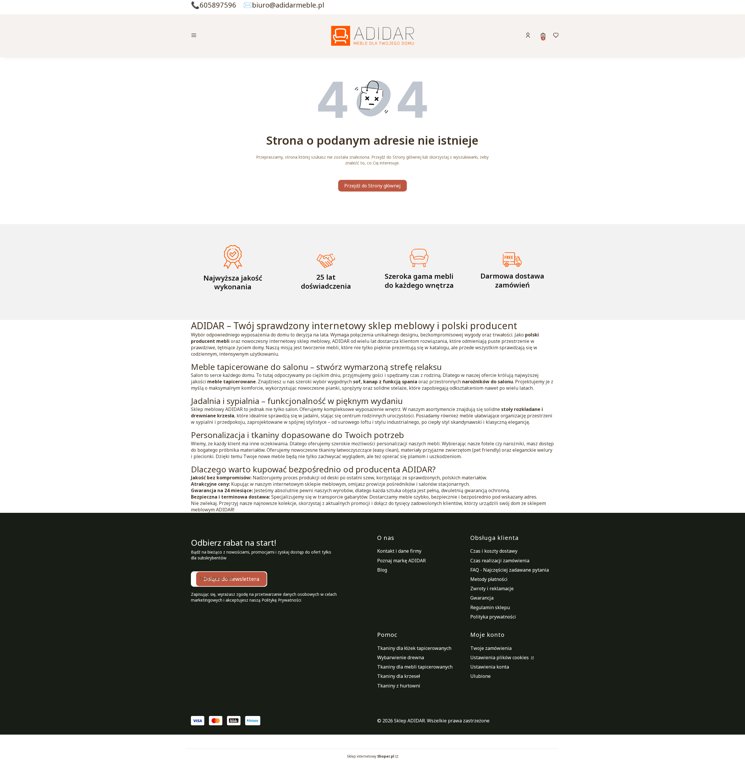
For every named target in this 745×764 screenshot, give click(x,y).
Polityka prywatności (493, 617)
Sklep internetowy (370, 756)
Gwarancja (482, 598)
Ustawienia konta (489, 667)
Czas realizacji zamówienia (499, 560)
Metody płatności (489, 579)
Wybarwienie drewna (400, 657)
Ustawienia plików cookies (500, 657)
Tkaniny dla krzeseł (398, 676)
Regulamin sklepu (490, 607)
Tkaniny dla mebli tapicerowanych (415, 667)
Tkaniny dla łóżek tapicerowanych (414, 648)
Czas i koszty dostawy (493, 551)
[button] (234, 36)
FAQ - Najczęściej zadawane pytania (509, 570)
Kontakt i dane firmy (399, 551)
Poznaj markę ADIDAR (401, 560)
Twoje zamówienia (491, 648)
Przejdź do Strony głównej (372, 185)
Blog (382, 570)
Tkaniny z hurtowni (398, 686)
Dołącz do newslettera (231, 578)
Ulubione (480, 676)
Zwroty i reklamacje (492, 588)
